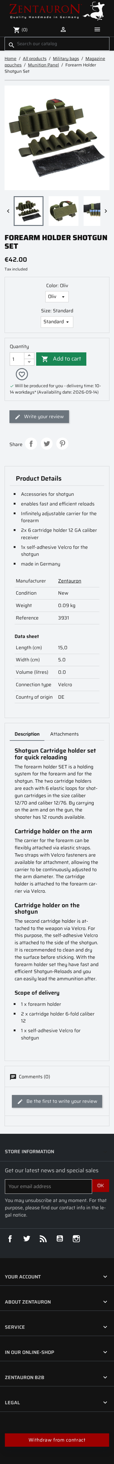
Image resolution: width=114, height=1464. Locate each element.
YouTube (60, 1239)
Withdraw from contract (57, 1440)
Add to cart (61, 358)
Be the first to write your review (61, 1101)
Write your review (43, 416)
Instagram (76, 1239)
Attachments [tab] (64, 734)
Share (31, 444)
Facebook (10, 1239)
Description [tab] (27, 734)
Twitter (27, 1239)
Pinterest (62, 444)
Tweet (47, 444)
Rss (43, 1239)
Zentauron (69, 581)
